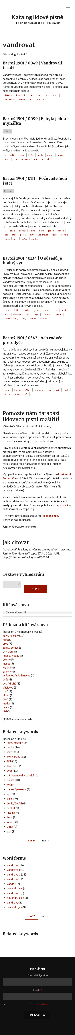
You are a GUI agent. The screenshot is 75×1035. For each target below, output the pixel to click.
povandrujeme (15, 897)
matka (41, 155)
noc (6, 234)
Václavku (8, 687)
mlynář (61, 155)
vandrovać (13, 902)
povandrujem (15, 888)
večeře (64, 234)
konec (61, 230)
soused (43, 318)
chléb (7, 310)
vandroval (13, 865)
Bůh (9, 761)
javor (55, 310)
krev (31, 95)
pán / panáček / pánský (20, 775)
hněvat (17, 394)
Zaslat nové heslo (39, 1004)
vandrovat (9, 99)
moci (7, 159)
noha (6, 639)
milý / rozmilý (11, 635)
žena (31, 99)
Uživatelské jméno (37, 975)
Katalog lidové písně (38, 17)
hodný (46, 310)
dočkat (22, 230)
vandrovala (14, 874)
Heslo (37, 989)
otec (14, 234)
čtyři (5, 699)
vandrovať (13, 879)
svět (32, 234)
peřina (24, 239)
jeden (22, 155)
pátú (5, 691)
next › (45, 840)
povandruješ (14, 907)
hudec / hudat (11, 655)
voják (65, 390)
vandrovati (13, 893)
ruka (39, 95)
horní (41, 230)
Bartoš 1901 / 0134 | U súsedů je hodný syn (32, 260)
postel (23, 234)
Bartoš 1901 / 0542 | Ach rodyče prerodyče (32, 340)
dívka (12, 230)
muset (50, 155)
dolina (32, 230)
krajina (17, 390)
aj (5, 155)
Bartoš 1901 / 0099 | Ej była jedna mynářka (34, 121)
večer (54, 234)
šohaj (7, 239)
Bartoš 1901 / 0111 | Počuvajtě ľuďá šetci (35, 181)
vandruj (11, 883)
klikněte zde (50, 515)
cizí (5, 711)
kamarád (20, 95)
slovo (6, 695)
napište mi (61, 505)
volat (10, 826)
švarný (7, 671)
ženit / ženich (11, 647)
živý (16, 318)
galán (12, 155)
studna (34, 239)
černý (7, 394)
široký (7, 318)
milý (36, 159)
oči (26, 394)
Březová (8, 191)
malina (65, 310)
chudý (8, 390)
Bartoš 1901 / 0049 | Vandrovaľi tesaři (32, 65)
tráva (55, 95)
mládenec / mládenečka (16, 675)
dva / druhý (9, 683)
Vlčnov (7, 131)
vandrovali (13, 869)
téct (47, 95)
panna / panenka (16, 789)
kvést (31, 155)
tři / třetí (8, 651)
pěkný (28, 390)
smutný (17, 314)
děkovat (8, 95)
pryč (5, 643)
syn (15, 159)
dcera (6, 707)
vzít (58, 390)
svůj (9, 784)
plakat (10, 780)
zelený (21, 99)
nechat (40, 99)
